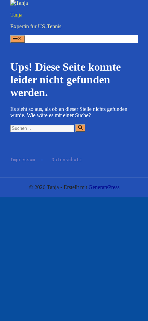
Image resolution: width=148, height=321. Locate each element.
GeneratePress (103, 187)
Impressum (22, 159)
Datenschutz (67, 159)
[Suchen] (80, 128)
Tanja (16, 15)
